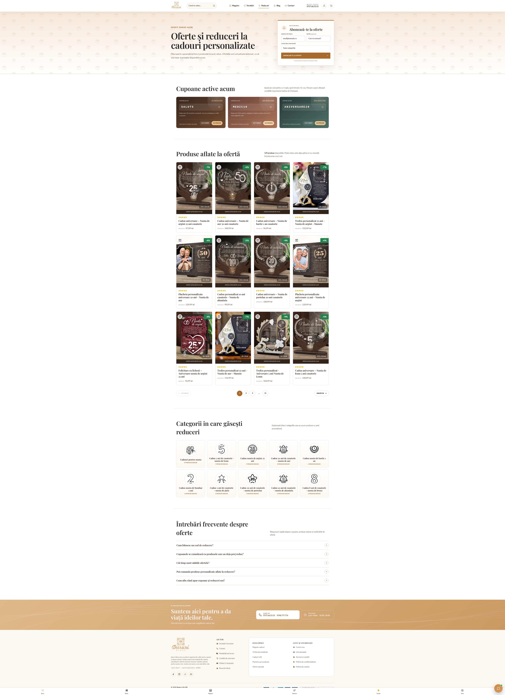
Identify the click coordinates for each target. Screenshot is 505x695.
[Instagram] (179, 674)
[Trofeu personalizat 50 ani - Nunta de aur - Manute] (233, 348)
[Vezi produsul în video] (180, 167)
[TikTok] (185, 674)
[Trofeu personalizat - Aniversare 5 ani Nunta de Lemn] (272, 348)
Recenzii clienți (224, 668)
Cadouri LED (257, 657)
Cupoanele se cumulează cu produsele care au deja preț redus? (251, 554)
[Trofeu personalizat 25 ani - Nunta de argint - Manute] (311, 197)
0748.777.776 (282, 616)
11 (265, 393)
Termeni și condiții (302, 657)
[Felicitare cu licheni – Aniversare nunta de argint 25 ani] (194, 348)
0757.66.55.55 (269, 616)
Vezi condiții (205, 123)
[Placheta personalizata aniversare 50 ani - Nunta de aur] (194, 272)
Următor (322, 393)
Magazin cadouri (258, 647)
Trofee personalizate (260, 652)
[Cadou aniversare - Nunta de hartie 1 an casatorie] (272, 197)
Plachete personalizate (260, 662)
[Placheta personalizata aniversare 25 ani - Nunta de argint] (311, 272)
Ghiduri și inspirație (226, 663)
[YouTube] (191, 674)
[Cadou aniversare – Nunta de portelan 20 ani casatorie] (272, 272)
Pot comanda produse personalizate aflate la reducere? (251, 571)
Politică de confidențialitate (306, 662)
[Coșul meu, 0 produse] (331, 6)
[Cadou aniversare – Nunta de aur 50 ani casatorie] (233, 197)
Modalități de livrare (226, 654)
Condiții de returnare (227, 658)
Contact (222, 649)
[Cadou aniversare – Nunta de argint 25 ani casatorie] (194, 197)
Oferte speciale (258, 667)
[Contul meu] (324, 6)
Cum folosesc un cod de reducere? (251, 545)
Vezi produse (217, 123)
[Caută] (214, 5)
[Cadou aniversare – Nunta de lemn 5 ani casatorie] (311, 348)
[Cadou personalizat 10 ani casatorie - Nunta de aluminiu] (233, 272)
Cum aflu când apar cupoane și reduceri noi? (251, 580)
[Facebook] (173, 674)
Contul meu (300, 647)
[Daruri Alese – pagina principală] (176, 6)
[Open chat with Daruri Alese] (498, 688)
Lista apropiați (301, 652)
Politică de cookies (303, 667)
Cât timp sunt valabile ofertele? (251, 562)
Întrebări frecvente (226, 644)
